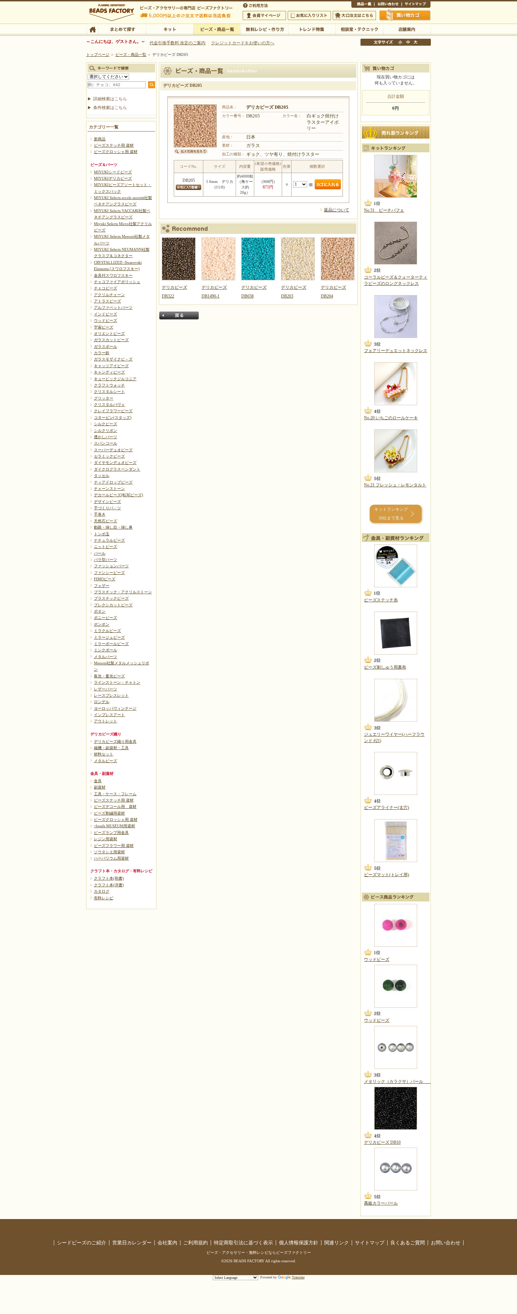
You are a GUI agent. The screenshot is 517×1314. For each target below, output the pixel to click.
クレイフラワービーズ (113, 411)
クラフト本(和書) (109, 878)
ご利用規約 (195, 1242)
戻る (179, 315)
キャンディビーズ (109, 372)
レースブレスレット (111, 695)
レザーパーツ (105, 689)
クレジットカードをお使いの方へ (242, 42)
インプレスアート (109, 715)
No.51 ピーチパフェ (384, 210)
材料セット (103, 754)
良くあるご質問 (407, 1242)
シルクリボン (105, 430)
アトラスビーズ (107, 301)
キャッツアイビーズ (111, 366)
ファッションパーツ (111, 566)
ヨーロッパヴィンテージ (115, 708)
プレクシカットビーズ (113, 605)
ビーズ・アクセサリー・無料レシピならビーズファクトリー (258, 1252)
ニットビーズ (105, 546)
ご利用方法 (256, 5)
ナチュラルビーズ (109, 540)
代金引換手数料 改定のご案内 (177, 42)
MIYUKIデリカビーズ (113, 178)
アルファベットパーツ (113, 307)
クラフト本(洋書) (109, 885)
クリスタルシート (109, 391)
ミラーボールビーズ (111, 644)
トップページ (97, 54)
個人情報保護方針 (298, 1242)
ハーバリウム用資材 (111, 858)
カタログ (101, 891)
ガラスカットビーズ (111, 340)
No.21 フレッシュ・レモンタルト (395, 485)
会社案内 (167, 1242)
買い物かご (405, 15)
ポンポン (101, 624)
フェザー (101, 585)
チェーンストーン (109, 488)
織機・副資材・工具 (111, 748)
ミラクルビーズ (107, 631)
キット (169, 29)
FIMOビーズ (104, 579)
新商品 (100, 139)
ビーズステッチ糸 (381, 600)
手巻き (100, 514)
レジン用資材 (105, 839)
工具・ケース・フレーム (115, 794)
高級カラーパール (381, 1203)
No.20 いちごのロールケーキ (391, 417)
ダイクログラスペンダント (117, 469)
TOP (92, 29)
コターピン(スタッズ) (113, 417)
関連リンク (336, 1242)
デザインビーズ (107, 501)
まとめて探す (121, 29)
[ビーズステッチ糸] (395, 565)
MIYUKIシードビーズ (113, 172)
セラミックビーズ (109, 456)
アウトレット (105, 721)
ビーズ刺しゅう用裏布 (385, 667)
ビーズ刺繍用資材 (109, 813)
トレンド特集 (311, 29)
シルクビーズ (105, 424)
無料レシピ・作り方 (264, 29)
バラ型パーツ (105, 559)
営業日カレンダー (132, 1242)
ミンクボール (105, 650)
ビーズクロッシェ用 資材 (116, 151)
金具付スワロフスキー (113, 275)
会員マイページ (264, 15)
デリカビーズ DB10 (382, 1142)
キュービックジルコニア (115, 379)
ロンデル (101, 702)
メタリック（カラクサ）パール (398, 1081)
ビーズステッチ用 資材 (114, 145)
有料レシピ (103, 898)
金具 (98, 781)
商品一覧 (362, 5)
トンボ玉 (101, 534)
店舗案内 (406, 29)
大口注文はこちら (354, 15)
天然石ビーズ (105, 521)
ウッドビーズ (105, 320)
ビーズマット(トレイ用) (386, 874)
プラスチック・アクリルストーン (123, 592)
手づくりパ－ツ (107, 508)
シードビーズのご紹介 (81, 1242)
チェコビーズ (105, 288)
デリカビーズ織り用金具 (115, 741)
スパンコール (105, 443)
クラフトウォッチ (109, 385)
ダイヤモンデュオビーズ (115, 462)
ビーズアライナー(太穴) (386, 807)
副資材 (100, 787)
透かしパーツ (105, 437)
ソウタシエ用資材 (109, 852)
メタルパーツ (105, 657)
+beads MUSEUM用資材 (114, 826)
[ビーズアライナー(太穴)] (395, 773)
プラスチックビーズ (111, 598)
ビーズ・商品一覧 (216, 29)
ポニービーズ (105, 617)
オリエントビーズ (109, 333)
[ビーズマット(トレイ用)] (395, 840)
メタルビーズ (105, 761)
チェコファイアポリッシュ (117, 282)
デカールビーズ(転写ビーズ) (118, 495)
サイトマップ (416, 5)
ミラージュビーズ (109, 637)
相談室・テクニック (359, 29)
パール (100, 553)
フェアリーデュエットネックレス (395, 350)
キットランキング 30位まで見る (391, 514)
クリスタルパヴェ (109, 404)
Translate (298, 1277)
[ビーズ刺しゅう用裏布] (395, 633)
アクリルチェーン (109, 295)
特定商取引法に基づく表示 (243, 1242)
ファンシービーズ (109, 572)
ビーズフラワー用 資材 (114, 845)
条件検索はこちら (110, 107)
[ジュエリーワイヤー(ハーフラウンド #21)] (395, 700)
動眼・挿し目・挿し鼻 (113, 527)
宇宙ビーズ (103, 327)
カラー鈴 (101, 353)
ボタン (100, 611)
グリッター (103, 398)
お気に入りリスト (309, 15)
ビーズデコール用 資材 (115, 806)
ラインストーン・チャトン (117, 682)
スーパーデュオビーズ (113, 450)
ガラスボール (105, 346)
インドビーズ (105, 314)
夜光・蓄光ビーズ (109, 676)
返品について (336, 210)
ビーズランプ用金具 (111, 832)
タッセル (101, 475)
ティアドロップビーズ (113, 482)
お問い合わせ (388, 5)
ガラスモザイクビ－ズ (113, 359)
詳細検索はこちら (110, 98)
